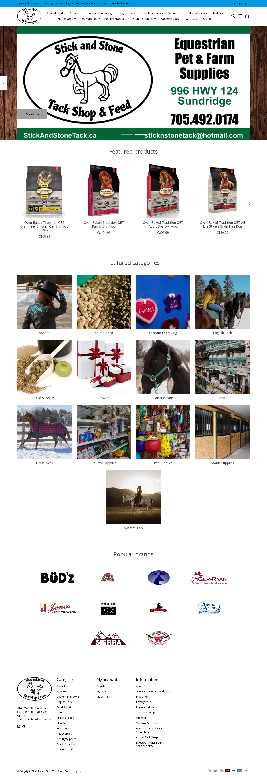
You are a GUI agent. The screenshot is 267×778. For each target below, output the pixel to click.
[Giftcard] (215, 771)
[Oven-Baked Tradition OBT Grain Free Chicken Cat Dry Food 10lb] (44, 190)
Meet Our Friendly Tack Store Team (150, 730)
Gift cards (192, 19)
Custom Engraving (163, 333)
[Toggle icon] (233, 16)
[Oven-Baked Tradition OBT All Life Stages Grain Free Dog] (222, 190)
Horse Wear (44, 463)
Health (222, 398)
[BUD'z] (58, 578)
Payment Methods (147, 707)
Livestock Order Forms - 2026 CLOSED (151, 744)
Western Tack (133, 528)
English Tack (222, 333)
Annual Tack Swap (147, 737)
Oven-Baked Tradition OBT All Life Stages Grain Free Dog (222, 224)
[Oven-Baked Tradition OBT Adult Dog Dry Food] (163, 190)
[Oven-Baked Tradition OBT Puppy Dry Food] (104, 190)
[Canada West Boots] (108, 578)
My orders (102, 691)
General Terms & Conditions (153, 691)
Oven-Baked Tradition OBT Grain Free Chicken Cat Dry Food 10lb (44, 226)
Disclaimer (142, 696)
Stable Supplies (222, 463)
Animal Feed (104, 333)
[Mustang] (158, 608)
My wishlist (103, 696)
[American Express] (239, 771)
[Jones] (58, 608)
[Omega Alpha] (209, 608)
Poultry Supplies (104, 463)
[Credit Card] (221, 771)
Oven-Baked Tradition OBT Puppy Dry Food (104, 224)
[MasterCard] (227, 771)
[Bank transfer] (245, 771)
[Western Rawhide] (158, 638)
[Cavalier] (158, 578)
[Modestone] (108, 608)
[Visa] (233, 771)
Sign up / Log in (241, 3)
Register (101, 686)
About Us (32, 114)
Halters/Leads (163, 398)
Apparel (44, 333)
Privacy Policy (144, 702)
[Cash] (209, 771)
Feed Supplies (44, 398)
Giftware (103, 398)
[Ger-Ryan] (209, 578)
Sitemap (141, 717)
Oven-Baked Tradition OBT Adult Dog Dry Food (163, 224)
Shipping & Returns (147, 723)
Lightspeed (83, 771)
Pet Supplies (163, 463)
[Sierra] (108, 638)
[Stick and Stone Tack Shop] (29, 16)
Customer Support (147, 712)
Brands (207, 19)
